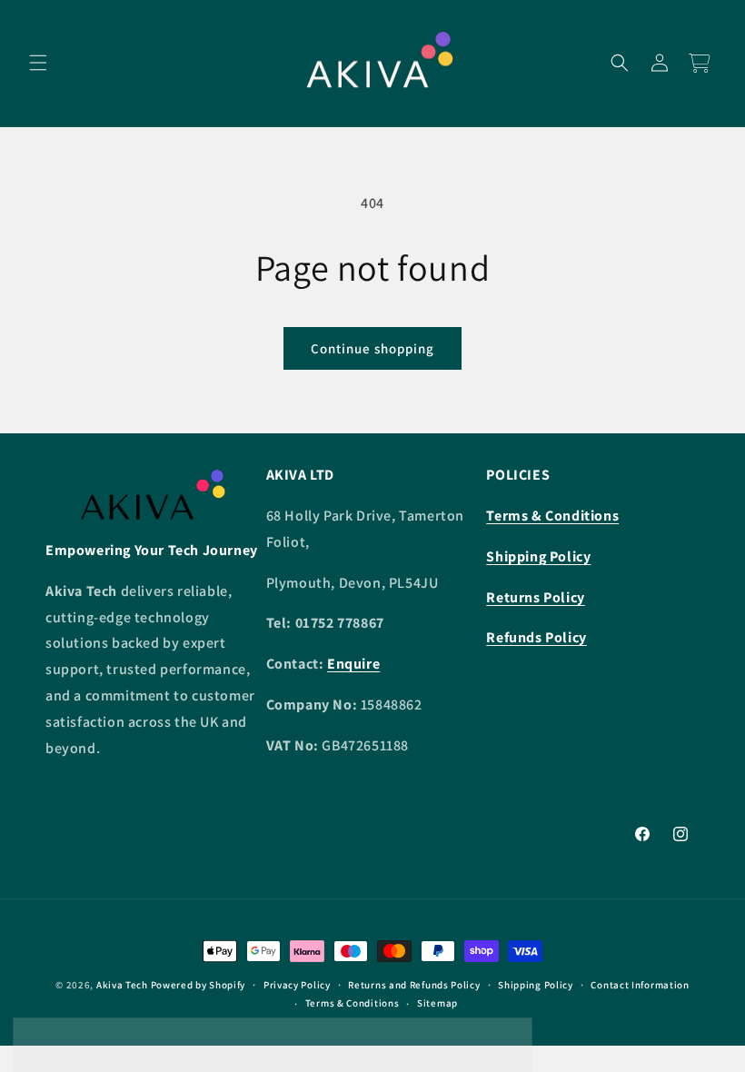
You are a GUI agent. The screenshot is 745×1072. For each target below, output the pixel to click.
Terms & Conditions (352, 1003)
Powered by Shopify (198, 984)
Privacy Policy (297, 984)
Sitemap (437, 1003)
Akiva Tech (122, 984)
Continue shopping (372, 348)
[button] (38, 63)
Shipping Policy (535, 984)
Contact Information (640, 984)
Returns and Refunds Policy (414, 984)
